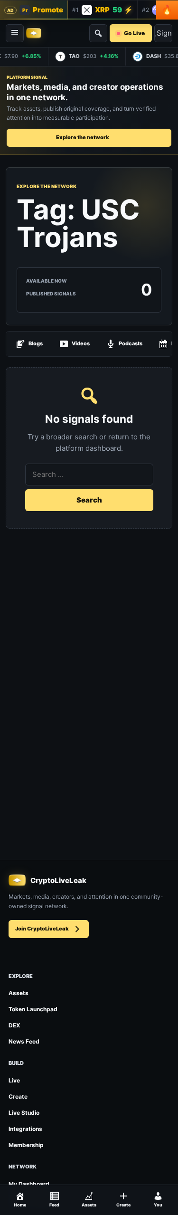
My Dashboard (29, 1183)
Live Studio (24, 1112)
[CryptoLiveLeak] (33, 33)
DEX (14, 1025)
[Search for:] (89, 474)
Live (14, 1080)
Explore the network (82, 137)
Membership (26, 1145)
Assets (18, 993)
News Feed (24, 1041)
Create (18, 1096)
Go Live (134, 33)
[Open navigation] (15, 33)
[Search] (98, 33)
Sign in (164, 33)
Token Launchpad (33, 1009)
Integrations (25, 1128)
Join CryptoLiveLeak (42, 928)
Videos (81, 343)
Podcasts (130, 343)
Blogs (35, 343)
